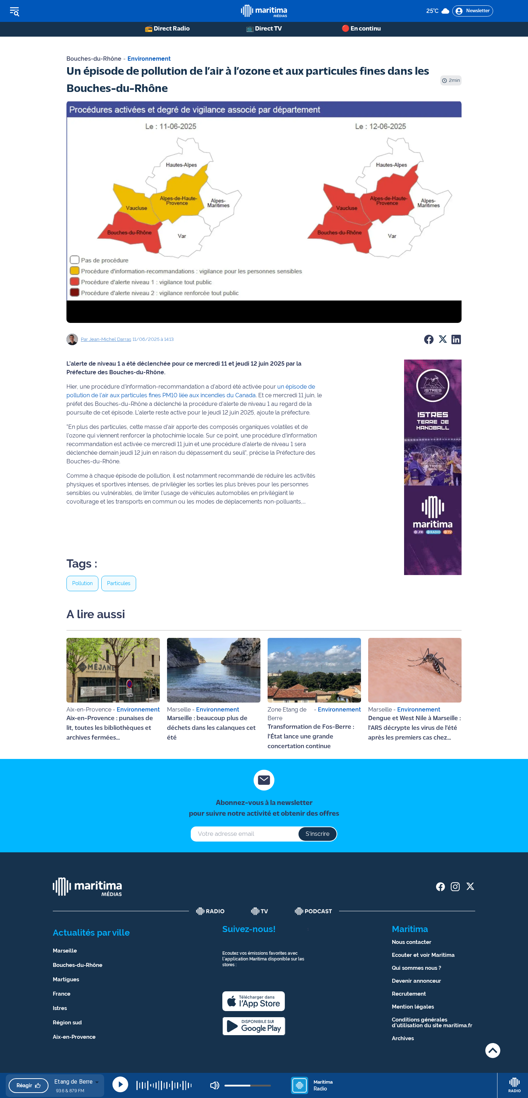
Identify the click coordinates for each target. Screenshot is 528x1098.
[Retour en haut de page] (493, 1050)
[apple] (253, 1001)
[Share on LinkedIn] (456, 339)
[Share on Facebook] (428, 339)
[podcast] (313, 911)
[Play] (120, 1084)
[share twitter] (470, 886)
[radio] (210, 911)
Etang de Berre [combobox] (73, 1081)
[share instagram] (455, 886)
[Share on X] (442, 339)
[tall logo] (264, 11)
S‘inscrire (317, 833)
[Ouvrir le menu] (51, 11)
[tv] (259, 911)
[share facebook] (440, 886)
